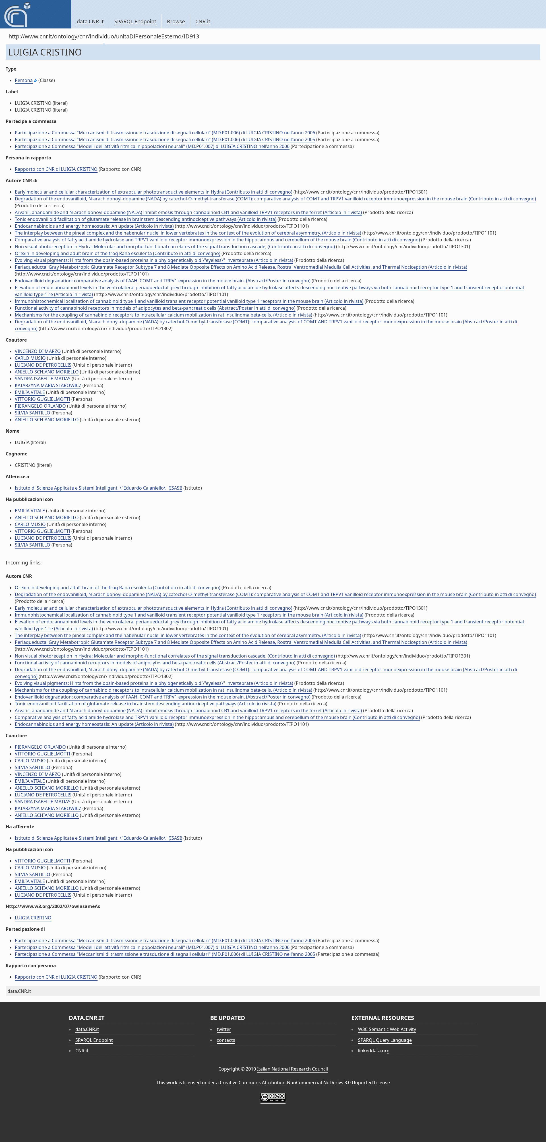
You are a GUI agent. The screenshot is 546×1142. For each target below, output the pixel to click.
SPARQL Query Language (385, 1040)
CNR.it (202, 21)
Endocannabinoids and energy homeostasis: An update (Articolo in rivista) (94, 226)
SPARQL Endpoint (135, 21)
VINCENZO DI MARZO (38, 351)
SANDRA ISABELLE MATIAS (43, 378)
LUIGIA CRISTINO (33, 918)
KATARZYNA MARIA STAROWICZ (48, 385)
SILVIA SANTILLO (32, 413)
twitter (224, 1029)
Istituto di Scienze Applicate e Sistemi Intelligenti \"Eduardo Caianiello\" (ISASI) (98, 488)
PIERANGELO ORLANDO (40, 406)
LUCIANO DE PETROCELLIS (43, 365)
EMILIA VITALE (30, 392)
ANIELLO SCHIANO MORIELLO (47, 372)
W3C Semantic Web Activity (387, 1029)
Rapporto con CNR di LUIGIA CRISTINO (56, 169)
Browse (176, 21)
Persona (24, 80)
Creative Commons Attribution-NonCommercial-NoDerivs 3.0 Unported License (305, 1082)
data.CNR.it (90, 21)
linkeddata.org (374, 1050)
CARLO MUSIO (30, 358)
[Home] (35, 14)
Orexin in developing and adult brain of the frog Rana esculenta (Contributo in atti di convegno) (117, 253)
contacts (226, 1040)
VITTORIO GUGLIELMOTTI (42, 399)
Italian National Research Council (292, 1069)
